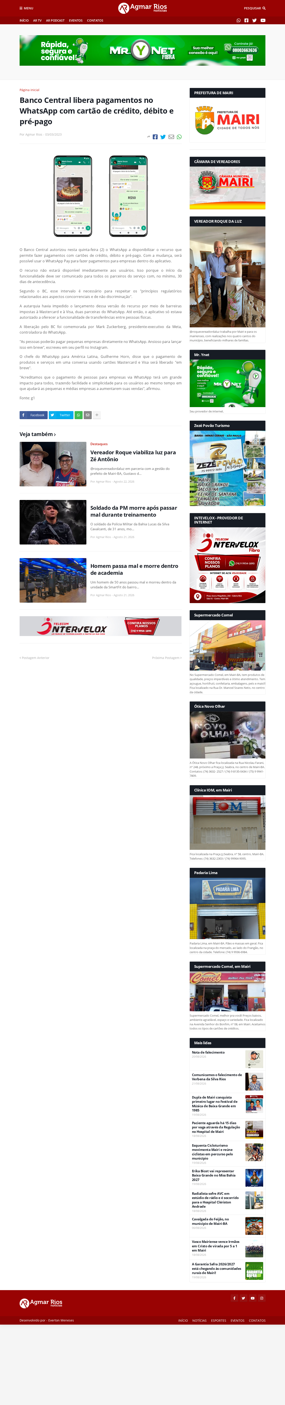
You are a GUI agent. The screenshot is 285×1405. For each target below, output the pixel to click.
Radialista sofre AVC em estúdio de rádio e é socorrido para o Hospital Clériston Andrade (215, 1200)
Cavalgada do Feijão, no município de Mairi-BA (210, 1221)
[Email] (171, 137)
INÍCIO (24, 20)
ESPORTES (218, 1320)
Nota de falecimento (208, 1052)
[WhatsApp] (179, 137)
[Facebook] (155, 137)
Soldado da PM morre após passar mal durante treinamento (133, 511)
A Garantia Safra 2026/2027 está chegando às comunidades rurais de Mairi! (216, 1268)
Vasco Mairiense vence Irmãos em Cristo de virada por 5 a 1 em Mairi (215, 1246)
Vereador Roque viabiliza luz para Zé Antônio (133, 456)
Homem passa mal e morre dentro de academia (134, 569)
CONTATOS (95, 20)
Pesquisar (252, 8)
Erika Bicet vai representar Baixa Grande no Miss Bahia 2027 (214, 1175)
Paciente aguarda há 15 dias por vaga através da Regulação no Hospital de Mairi (216, 1127)
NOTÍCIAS (199, 1320)
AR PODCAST (55, 20)
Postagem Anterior (35, 658)
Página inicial (29, 90)
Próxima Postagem (165, 658)
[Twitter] (163, 137)
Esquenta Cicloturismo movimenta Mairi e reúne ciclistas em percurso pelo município (212, 1152)
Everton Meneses (61, 1320)
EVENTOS (75, 20)
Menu (28, 8)
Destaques (99, 444)
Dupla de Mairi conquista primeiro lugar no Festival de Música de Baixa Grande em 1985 (215, 1104)
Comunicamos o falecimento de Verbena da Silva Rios (217, 1077)
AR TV (37, 20)
